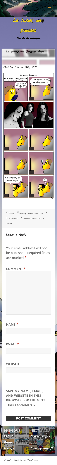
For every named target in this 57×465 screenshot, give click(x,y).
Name (12, 324)
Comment (16, 268)
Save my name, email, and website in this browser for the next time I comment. (25, 398)
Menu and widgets (49, 8)
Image (11, 213)
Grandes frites (29, 218)
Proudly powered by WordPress (21, 460)
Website (13, 364)
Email (12, 344)
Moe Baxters (12, 218)
